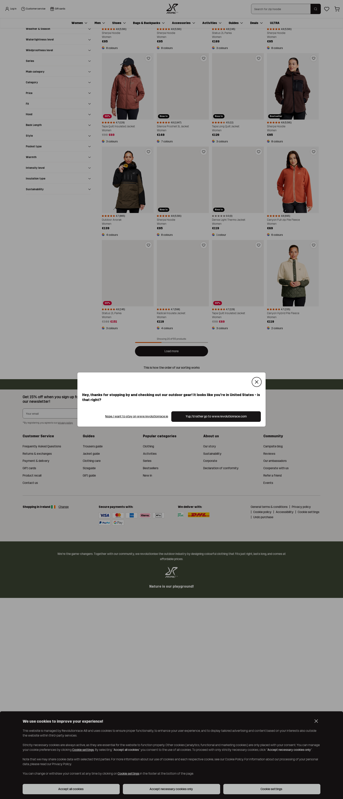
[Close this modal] (256, 382)
